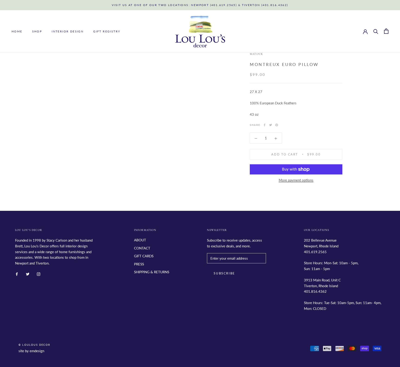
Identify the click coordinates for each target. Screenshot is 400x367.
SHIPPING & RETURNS (151, 272)
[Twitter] (270, 125)
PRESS (139, 264)
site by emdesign (31, 351)
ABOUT (140, 240)
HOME (17, 31)
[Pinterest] (276, 125)
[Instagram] (38, 274)
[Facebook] (264, 125)
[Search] (375, 31)
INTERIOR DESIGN (68, 31)
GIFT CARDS (143, 256)
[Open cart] (386, 31)
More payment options (296, 180)
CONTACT (142, 248)
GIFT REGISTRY (106, 31)
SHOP (37, 31)
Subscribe (224, 273)
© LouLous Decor (34, 344)
